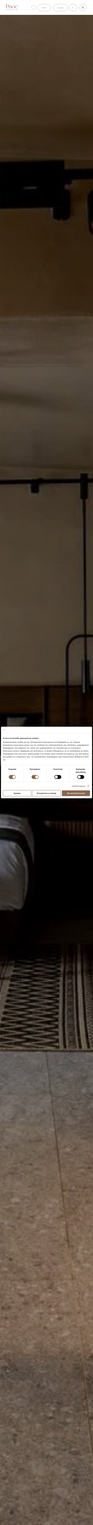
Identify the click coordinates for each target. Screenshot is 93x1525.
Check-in (44, 8)
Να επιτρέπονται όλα (76, 793)
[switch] (35, 777)
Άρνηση (17, 793)
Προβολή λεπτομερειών (78, 786)
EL (73, 7)
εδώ (4, 759)
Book (59, 8)
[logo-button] (12, 7)
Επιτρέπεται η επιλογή (46, 793)
